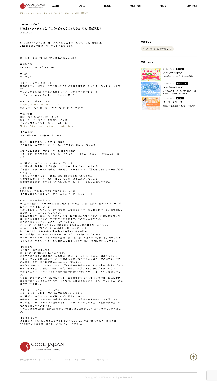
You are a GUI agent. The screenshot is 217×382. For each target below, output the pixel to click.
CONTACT (192, 5)
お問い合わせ (102, 359)
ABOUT (164, 5)
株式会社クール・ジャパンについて (36, 359)
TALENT (55, 5)
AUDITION (135, 5)
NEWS (107, 5)
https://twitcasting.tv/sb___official (46, 126)
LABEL (82, 5)
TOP (21, 13)
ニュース (29, 13)
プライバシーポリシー (74, 359)
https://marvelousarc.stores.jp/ (42, 104)
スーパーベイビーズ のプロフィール (157, 48)
